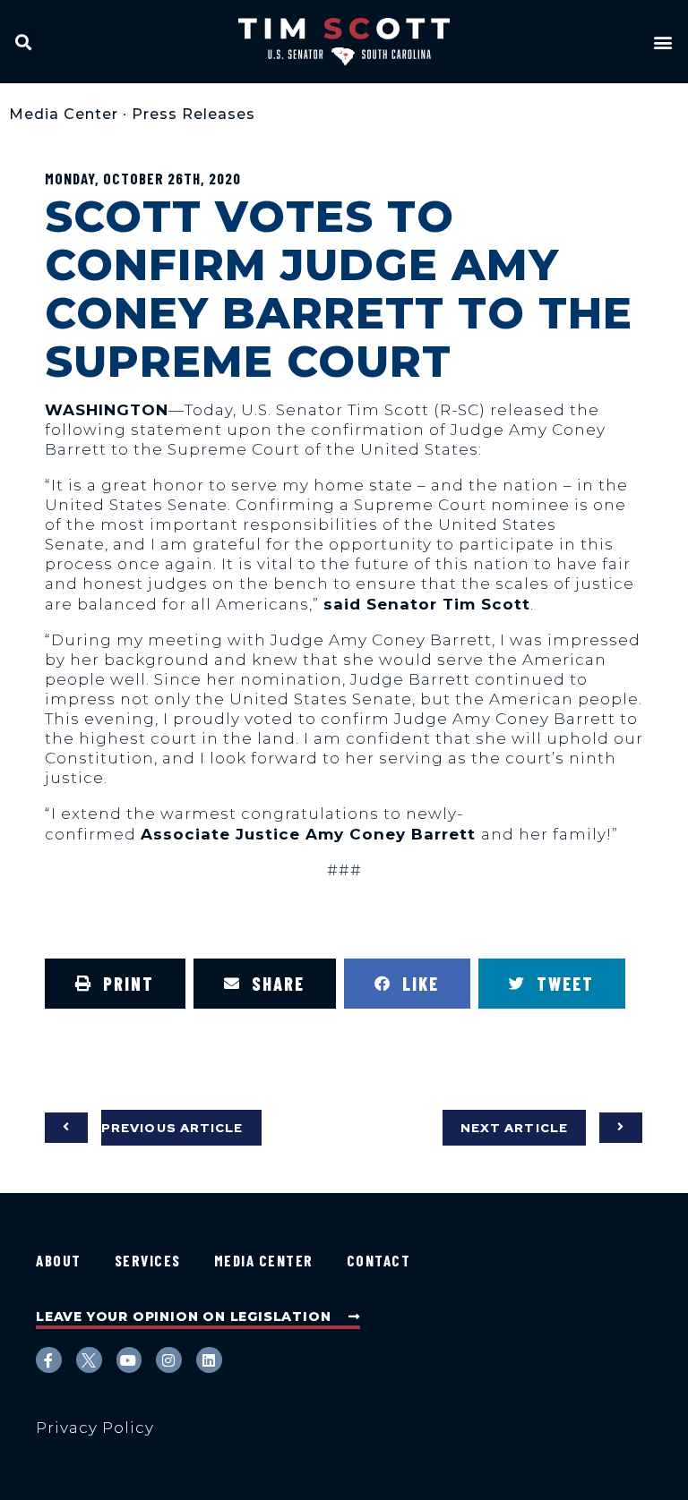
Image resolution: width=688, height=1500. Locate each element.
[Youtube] (129, 1360)
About (59, 1260)
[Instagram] (169, 1360)
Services (148, 1260)
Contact (379, 1260)
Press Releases (193, 114)
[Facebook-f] (49, 1360)
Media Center (63, 114)
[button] (24, 41)
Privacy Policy (95, 1427)
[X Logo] (89, 1360)
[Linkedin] (209, 1360)
